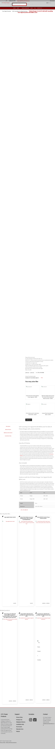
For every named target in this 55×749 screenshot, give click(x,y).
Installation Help (25, 8)
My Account (52, 0)
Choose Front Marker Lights (30, 376)
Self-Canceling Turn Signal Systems (20, 11)
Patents (18, 731)
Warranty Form (19, 729)
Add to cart (29, 419)
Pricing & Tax (19, 719)
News (32, 8)
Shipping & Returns (20, 722)
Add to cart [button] (30, 605)
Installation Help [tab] (8, 435)
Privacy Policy (19, 717)
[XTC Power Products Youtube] (6, 1)
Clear (42, 377)
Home (14, 8)
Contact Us (39, 8)
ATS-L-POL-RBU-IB (24, 509)
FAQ (35, 8)
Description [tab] (8, 426)
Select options (13, 605)
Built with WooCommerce (11, 742)
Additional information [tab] (8, 432)
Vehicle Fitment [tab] (8, 429)
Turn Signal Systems (6, 11)
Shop (18, 8)
